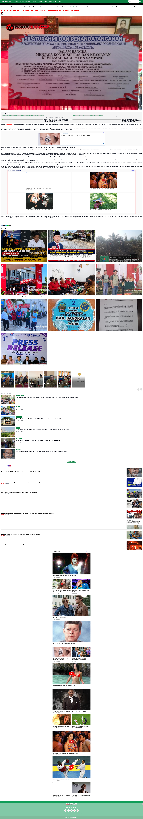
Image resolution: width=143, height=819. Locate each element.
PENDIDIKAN (27, 1)
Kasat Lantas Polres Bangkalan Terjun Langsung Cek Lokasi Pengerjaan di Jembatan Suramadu (56, 116)
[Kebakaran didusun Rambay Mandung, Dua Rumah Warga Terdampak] (88, 115)
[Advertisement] (71, 811)
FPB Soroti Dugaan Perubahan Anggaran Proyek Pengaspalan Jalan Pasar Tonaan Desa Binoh (69, 263)
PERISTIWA (22, 1)
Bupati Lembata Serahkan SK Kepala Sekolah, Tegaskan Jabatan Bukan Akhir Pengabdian (38, 440)
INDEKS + (9, 465)
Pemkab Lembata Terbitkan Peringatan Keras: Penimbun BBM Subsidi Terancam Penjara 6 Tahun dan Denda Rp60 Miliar (78, 385)
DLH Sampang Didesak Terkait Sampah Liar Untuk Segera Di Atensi (63, 296)
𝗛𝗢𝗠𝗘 (2, 4)
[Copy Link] (10, 225)
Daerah (18, 406)
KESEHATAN (34, 1)
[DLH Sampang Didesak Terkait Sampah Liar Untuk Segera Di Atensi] (71, 279)
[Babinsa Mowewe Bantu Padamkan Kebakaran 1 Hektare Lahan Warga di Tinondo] (119, 246)
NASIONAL (16, 1)
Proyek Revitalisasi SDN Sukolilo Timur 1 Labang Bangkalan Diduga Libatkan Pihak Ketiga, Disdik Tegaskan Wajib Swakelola (47, 397)
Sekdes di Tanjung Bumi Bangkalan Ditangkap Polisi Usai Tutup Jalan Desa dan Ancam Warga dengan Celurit (131, 120)
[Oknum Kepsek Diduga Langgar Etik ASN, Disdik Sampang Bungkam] (24, 246)
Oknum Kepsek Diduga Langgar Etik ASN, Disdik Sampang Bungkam (16, 263)
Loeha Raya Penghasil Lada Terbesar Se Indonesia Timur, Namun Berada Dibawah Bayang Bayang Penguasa (43, 429)
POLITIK (61, 4)
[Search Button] (141, 1)
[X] (4, 225)
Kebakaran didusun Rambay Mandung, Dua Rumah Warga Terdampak (119, 116)
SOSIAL (54, 1)
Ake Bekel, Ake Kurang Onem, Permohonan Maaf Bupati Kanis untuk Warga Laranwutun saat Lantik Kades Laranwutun (36, 385)
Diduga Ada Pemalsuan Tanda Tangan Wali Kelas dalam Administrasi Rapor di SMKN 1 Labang (39, 419)
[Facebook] (2, 225)
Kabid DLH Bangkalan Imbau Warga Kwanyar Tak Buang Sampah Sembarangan (36, 408)
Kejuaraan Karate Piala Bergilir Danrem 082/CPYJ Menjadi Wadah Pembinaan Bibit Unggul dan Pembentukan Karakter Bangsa (116, 297)
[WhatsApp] (8, 225)
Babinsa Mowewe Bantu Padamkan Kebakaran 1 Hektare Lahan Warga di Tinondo (114, 263)
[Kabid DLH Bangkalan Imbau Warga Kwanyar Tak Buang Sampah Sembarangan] (8, 410)
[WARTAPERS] (7, 1)
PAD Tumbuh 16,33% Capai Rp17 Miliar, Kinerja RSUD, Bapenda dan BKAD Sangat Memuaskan (64, 385)
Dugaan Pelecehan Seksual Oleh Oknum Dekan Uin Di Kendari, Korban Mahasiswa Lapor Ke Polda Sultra (24, 366)
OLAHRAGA (40, 1)
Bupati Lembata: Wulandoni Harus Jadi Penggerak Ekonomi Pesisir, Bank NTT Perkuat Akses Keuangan (7, 385)
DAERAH (18, 4)
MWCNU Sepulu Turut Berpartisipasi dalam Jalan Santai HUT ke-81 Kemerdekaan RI (19, 332)
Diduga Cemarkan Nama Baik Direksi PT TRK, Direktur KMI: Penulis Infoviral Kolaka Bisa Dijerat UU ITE (47, 6)
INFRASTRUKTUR (20, 395)
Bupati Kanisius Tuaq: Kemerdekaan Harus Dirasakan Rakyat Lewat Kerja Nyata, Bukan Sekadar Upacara (24, 296)
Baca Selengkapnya (71, 461)
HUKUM (50, 1)
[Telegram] (6, 225)
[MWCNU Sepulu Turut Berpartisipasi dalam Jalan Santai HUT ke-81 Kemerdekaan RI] (24, 315)
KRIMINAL (45, 1)
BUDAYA (59, 1)
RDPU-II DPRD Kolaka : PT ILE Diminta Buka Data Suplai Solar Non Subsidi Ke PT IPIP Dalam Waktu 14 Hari (119, 332)
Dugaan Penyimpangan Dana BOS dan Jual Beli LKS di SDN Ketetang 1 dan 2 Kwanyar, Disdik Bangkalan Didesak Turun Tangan (94, 6)
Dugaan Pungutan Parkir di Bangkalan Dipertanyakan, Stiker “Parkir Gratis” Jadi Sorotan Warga (69, 332)
